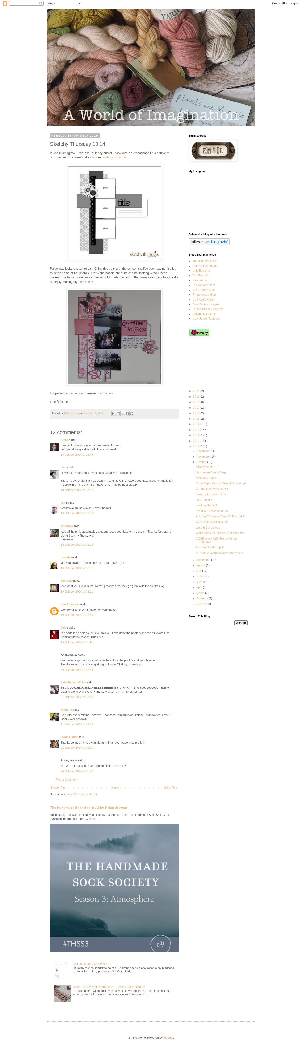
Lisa (63, 467)
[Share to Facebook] (127, 413)
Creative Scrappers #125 (212, 511)
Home (115, 787)
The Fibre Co (200, 275)
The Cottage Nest (203, 285)
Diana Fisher (69, 737)
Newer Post (58, 787)
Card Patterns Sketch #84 (212, 522)
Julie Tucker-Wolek (73, 682)
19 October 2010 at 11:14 (77, 642)
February (202, 598)
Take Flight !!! (204, 500)
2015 (196, 418)
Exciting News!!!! (206, 505)
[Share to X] (122, 413)
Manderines (200, 280)
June (199, 576)
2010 (196, 446)
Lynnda (66, 557)
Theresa (66, 580)
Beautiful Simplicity (204, 261)
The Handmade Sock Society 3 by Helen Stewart (88, 807)
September (203, 559)
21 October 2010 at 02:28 (77, 697)
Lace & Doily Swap (208, 527)
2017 (196, 407)
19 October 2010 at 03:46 (77, 615)
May (199, 582)
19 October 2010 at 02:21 (77, 591)
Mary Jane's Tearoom (206, 318)
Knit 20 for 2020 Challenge (90, 964)
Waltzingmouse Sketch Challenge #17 (220, 533)
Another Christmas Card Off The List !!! (220, 516)
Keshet (65, 710)
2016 (196, 413)
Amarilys (67, 526)
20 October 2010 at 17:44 (77, 669)
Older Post (171, 787)
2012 (196, 435)
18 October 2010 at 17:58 (77, 513)
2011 (196, 441)
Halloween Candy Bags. (211, 472)
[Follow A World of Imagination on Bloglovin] (209, 244)
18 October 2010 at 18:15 (77, 544)
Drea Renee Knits (203, 290)
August (201, 565)
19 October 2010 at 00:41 (77, 568)
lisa (63, 502)
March (200, 593)
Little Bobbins (201, 270)
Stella (64, 440)
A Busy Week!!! (205, 467)
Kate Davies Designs (205, 304)
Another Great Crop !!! (210, 547)
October (201, 462)
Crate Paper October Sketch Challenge (221, 483)
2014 (196, 424)
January (201, 604)
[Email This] (113, 413)
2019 (196, 396)
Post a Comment (66, 779)
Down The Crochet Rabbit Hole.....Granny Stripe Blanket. (109, 987)
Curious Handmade (205, 266)
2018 (196, 402)
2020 (196, 391)
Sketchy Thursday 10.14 (211, 494)
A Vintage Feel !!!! (207, 478)
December (203, 451)
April (199, 587)
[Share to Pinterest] (131, 413)
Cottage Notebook (204, 314)
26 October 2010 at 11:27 (77, 771)
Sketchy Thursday (114, 157)
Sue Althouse (70, 604)
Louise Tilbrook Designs (207, 309)
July (199, 571)
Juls (63, 627)
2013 (196, 429)
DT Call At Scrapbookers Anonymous (219, 553)
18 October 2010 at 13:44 (77, 454)
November (203, 456)
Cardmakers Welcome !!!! (212, 489)
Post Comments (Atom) (82, 794)
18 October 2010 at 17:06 (77, 490)
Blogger (168, 1037)
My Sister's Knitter (203, 299)
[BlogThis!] (118, 413)
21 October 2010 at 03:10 (77, 747)
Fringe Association (204, 294)
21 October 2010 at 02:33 (77, 724)
